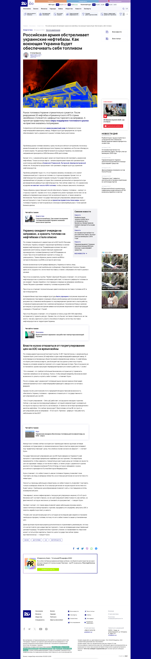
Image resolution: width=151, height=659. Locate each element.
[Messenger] (96, 548)
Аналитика (73, 618)
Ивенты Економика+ (114, 1)
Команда (111, 611)
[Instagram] (46, 629)
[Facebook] (73, 548)
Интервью (90, 618)
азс (46, 540)
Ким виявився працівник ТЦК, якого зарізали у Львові (113, 287)
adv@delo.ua (88, 632)
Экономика (27, 9)
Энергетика (28, 30)
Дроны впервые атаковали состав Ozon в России (113, 171)
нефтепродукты (56, 540)
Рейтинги (50, 1)
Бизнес (35, 9)
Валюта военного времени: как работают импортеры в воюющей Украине (60, 335)
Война (60, 9)
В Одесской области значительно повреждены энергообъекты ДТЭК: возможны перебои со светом (114, 190)
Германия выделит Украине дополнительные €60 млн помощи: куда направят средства (85, 247)
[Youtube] (40, 629)
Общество (69, 9)
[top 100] (31, 3)
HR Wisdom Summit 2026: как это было (114, 121)
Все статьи (116, 39)
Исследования (75, 622)
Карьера (53, 9)
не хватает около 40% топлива (43, 185)
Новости (78, 9)
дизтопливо (37, 540)
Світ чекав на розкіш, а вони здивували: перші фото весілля (114, 306)
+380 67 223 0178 (89, 630)
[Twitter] (82, 548)
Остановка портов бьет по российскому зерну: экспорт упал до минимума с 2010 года (85, 235)
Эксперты (87, 9)
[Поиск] (123, 8)
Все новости (80, 253)
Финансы (44, 9)
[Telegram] (78, 548)
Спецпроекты (83, 1)
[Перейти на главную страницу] (24, 3)
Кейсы (89, 615)
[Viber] (87, 548)
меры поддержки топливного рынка (69, 120)
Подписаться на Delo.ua (114, 126)
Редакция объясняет (89, 622)
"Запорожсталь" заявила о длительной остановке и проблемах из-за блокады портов (114, 180)
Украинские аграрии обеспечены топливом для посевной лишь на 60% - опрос (60, 435)
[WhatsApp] (91, 548)
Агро (37, 431)
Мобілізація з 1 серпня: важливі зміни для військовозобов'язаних (115, 269)
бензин (26, 540)
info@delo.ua (112, 635)
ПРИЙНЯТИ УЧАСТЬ (48, 569)
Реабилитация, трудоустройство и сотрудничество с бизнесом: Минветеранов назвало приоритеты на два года (85, 222)
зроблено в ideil (123, 656)
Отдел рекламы (113, 614)
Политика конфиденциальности (115, 617)
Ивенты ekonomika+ (56, 620)
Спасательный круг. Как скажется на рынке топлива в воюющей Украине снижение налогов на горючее (52, 220)
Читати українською (53, 30)
